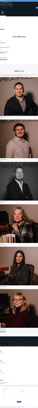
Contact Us (2, 29)
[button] (37, 8)
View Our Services (3, 59)
